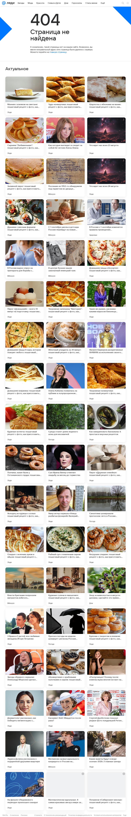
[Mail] (4, 3)
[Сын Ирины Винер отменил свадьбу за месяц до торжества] (65, 464)
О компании (14, 815)
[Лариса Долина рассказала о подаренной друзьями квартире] (24, 750)
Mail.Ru (5, 815)
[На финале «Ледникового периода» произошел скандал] (24, 791)
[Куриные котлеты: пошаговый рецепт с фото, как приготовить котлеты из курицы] (24, 423)
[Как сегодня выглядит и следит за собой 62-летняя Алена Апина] (65, 136)
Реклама (24, 815)
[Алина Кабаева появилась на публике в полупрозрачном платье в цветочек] (65, 382)
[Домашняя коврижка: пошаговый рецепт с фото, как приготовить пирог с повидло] (24, 382)
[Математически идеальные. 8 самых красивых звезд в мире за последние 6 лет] (65, 791)
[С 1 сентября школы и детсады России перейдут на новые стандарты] (65, 218)
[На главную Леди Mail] (10, 3)
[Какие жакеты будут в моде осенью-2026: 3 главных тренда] (106, 750)
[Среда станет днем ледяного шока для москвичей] (65, 423)
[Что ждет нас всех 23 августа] (106, 136)
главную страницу (58, 52)
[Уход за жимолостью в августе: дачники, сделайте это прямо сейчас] (106, 586)
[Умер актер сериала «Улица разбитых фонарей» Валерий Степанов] (65, 505)
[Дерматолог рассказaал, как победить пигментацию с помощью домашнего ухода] (24, 709)
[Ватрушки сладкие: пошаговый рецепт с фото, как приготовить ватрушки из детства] (106, 546)
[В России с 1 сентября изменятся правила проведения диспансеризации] (106, 218)
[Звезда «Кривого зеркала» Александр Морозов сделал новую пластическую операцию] (24, 668)
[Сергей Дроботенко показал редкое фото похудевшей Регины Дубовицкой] (106, 709)
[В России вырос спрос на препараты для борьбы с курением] (24, 259)
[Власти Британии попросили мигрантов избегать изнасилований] (24, 586)
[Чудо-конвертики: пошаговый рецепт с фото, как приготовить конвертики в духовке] (65, 96)
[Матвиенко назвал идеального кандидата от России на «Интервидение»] (65, 750)
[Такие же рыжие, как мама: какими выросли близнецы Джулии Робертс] (106, 300)
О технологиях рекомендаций (55, 815)
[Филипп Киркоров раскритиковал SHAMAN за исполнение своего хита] (106, 341)
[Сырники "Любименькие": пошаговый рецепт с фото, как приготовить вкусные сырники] (24, 136)
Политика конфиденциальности (80, 815)
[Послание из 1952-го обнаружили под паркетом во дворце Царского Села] (65, 177)
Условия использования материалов (107, 815)
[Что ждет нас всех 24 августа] (106, 177)
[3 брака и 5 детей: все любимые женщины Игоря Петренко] (24, 627)
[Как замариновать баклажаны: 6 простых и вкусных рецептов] (106, 423)
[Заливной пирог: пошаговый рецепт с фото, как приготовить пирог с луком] (24, 177)
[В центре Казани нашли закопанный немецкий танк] (65, 259)
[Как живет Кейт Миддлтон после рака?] (65, 709)
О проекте (38, 815)
